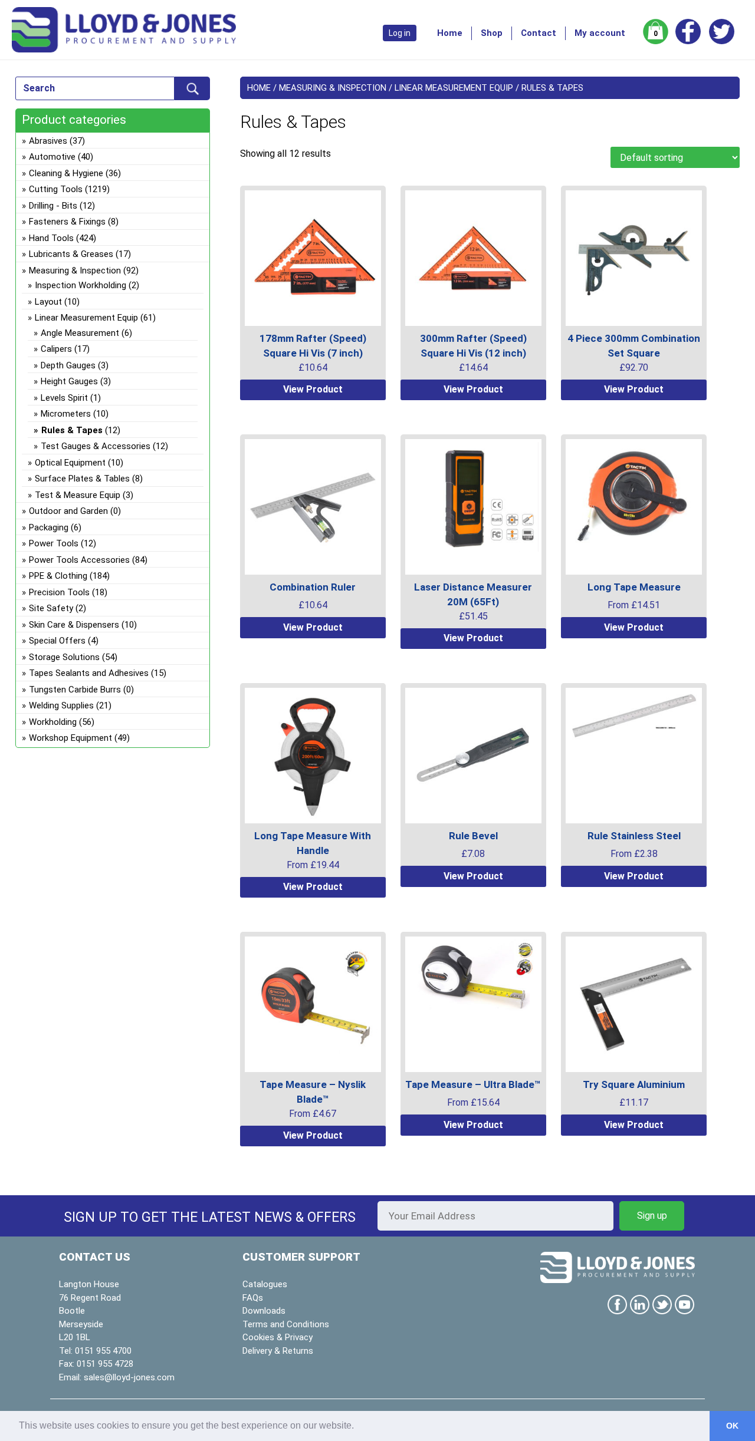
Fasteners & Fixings (67, 221)
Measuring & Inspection (332, 88)
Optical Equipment (70, 462)
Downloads (263, 1310)
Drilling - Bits (53, 205)
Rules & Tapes (72, 430)
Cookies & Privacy (277, 1337)
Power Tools (53, 543)
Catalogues (264, 1284)
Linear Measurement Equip (454, 88)
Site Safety (51, 608)
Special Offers (57, 640)
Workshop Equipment (70, 738)
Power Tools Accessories (79, 560)
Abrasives (48, 141)
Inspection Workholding (80, 285)
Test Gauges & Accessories (95, 446)
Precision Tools (59, 592)
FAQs (252, 1297)
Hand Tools (51, 238)
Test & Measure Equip (77, 495)
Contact (538, 33)
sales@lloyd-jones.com (129, 1377)
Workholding (53, 722)
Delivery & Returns (277, 1351)
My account (600, 33)
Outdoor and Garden (68, 511)
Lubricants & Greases (71, 254)
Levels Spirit (64, 398)
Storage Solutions (64, 657)
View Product (313, 389)
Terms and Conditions (285, 1324)
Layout (48, 301)
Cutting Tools (56, 189)
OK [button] (732, 1425)
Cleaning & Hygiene (66, 173)
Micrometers (66, 413)
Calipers (56, 349)
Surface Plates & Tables (82, 478)
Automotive (52, 156)
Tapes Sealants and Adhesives (89, 673)
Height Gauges (69, 381)
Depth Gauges (68, 365)
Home (449, 33)
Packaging (48, 527)
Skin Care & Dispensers (74, 624)
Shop (492, 33)
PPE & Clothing (58, 576)
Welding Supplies (61, 705)
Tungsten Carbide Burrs (75, 689)
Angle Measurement (80, 333)
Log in (400, 33)
